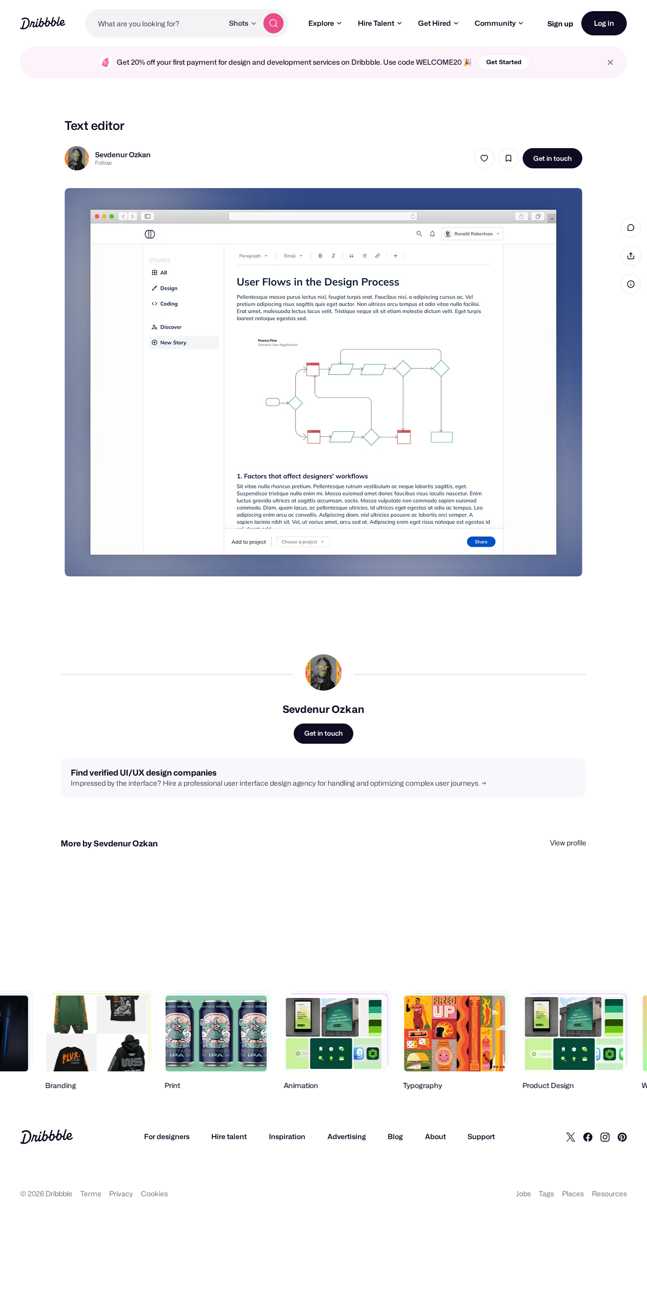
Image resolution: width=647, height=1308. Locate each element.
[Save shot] (508, 158)
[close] (610, 62)
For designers (167, 1136)
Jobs (523, 1193)
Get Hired (434, 23)
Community (495, 23)
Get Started (504, 62)
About (435, 1136)
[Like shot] (484, 158)
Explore (321, 23)
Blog (395, 1136)
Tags (546, 1193)
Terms (90, 1193)
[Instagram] (605, 1136)
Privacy (121, 1193)
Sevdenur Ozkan (123, 154)
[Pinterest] (622, 1136)
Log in (604, 23)
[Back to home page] (42, 23)
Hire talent (229, 1136)
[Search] (273, 23)
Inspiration (287, 1136)
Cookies (154, 1193)
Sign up (560, 23)
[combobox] (154, 23)
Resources (609, 1193)
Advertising (347, 1136)
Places (573, 1193)
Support (481, 1136)
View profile (568, 842)
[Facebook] (587, 1136)
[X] (570, 1136)
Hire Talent (376, 23)
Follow (103, 162)
